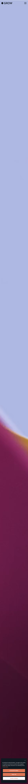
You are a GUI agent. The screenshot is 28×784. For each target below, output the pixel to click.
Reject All (14, 774)
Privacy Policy (5, 766)
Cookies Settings (14, 778)
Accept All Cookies (14, 770)
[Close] (25, 760)
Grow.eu (7, 3)
